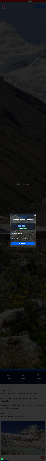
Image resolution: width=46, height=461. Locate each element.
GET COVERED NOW (23, 243)
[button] (35, 215)
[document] (23, 230)
